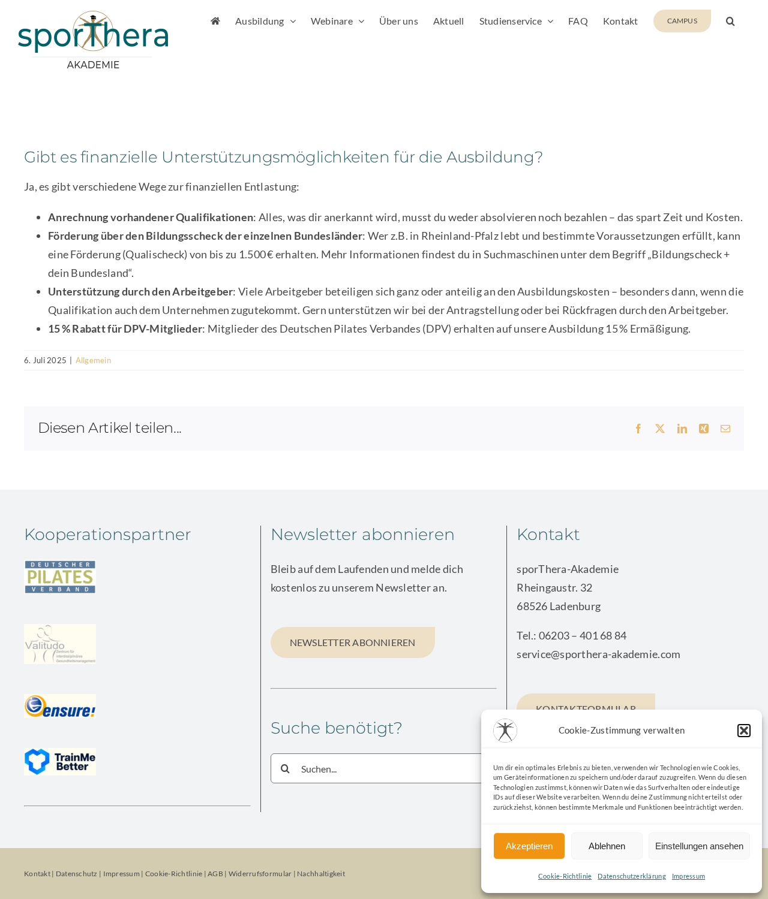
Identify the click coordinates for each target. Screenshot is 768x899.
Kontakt (37, 873)
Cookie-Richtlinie (565, 876)
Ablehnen (607, 846)
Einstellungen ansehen (699, 846)
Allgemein (93, 360)
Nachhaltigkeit (321, 873)
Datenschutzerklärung (631, 876)
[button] (744, 731)
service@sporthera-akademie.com (598, 653)
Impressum (688, 876)
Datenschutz (77, 873)
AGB (215, 873)
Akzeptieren (529, 846)
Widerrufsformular (261, 873)
